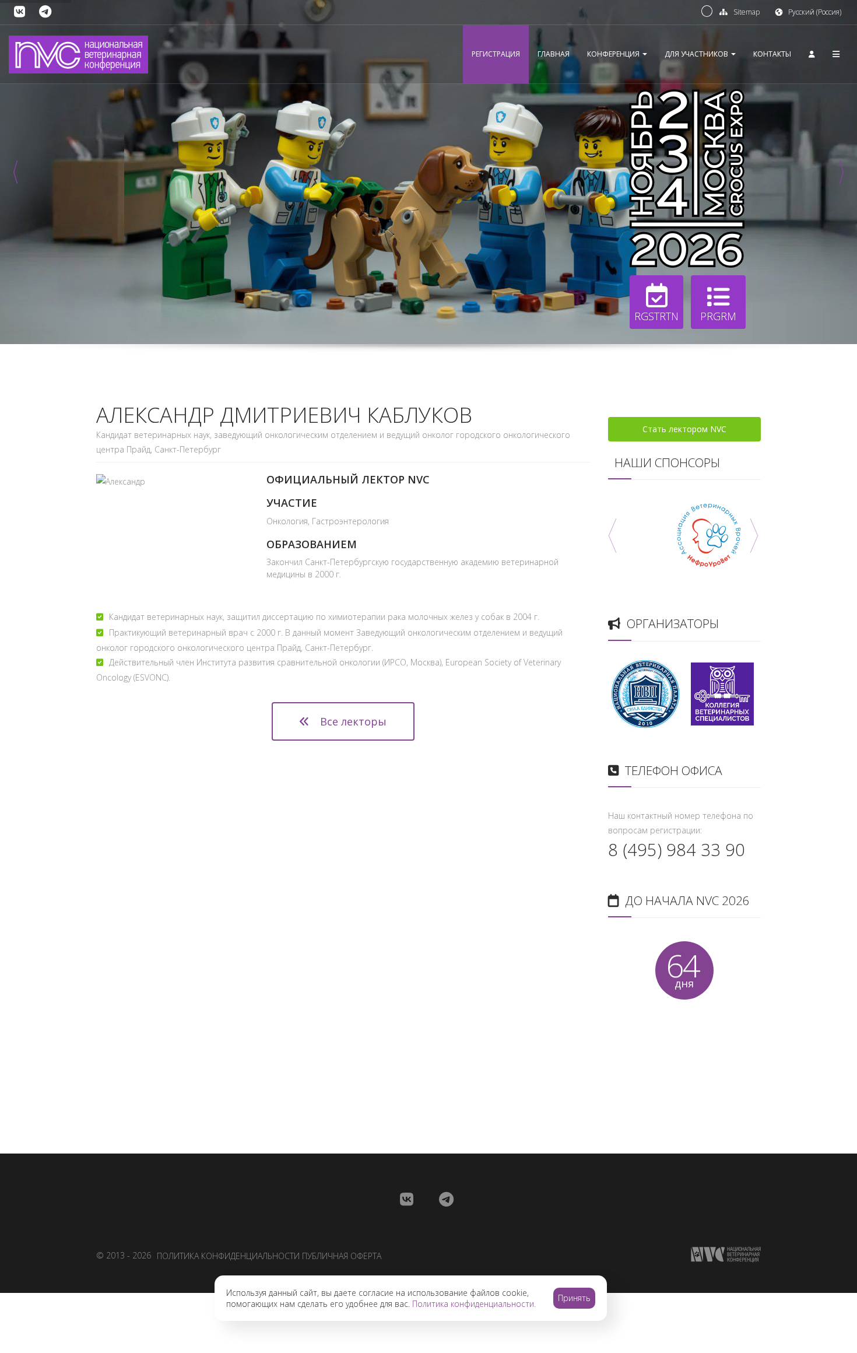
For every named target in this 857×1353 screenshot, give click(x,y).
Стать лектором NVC (684, 428)
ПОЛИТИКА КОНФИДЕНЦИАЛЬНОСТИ (228, 1255)
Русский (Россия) (814, 12)
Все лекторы (352, 721)
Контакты (772, 54)
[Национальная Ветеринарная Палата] (645, 692)
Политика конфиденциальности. (474, 1303)
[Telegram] (45, 11)
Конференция (614, 54)
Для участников (697, 54)
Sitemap (746, 12)
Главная (554, 54)
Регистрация (496, 54)
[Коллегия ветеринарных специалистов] (722, 692)
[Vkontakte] (19, 11)
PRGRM (718, 316)
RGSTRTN (656, 316)
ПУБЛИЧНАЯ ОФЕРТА (341, 1255)
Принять (574, 1297)
